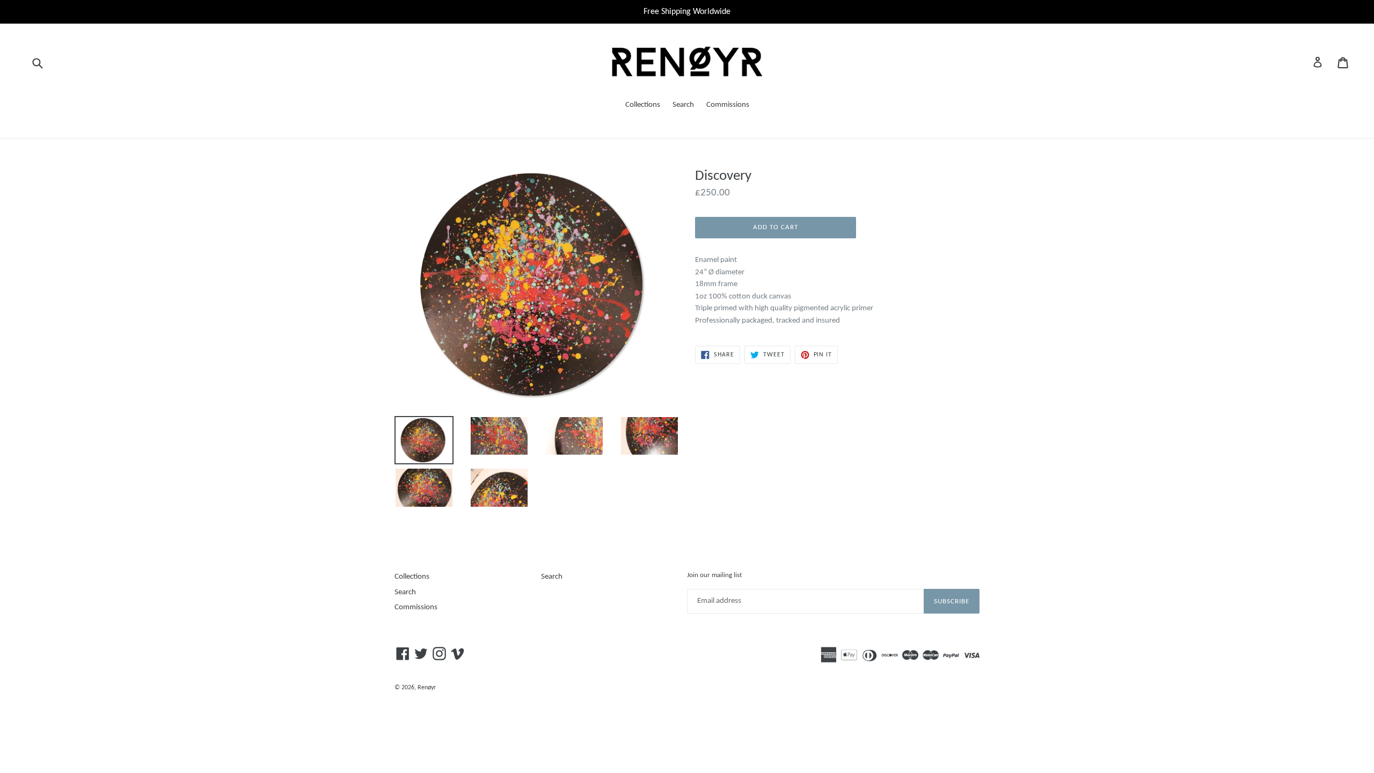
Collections (642, 105)
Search (683, 105)
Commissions (727, 105)
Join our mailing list (714, 575)
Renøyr (427, 687)
